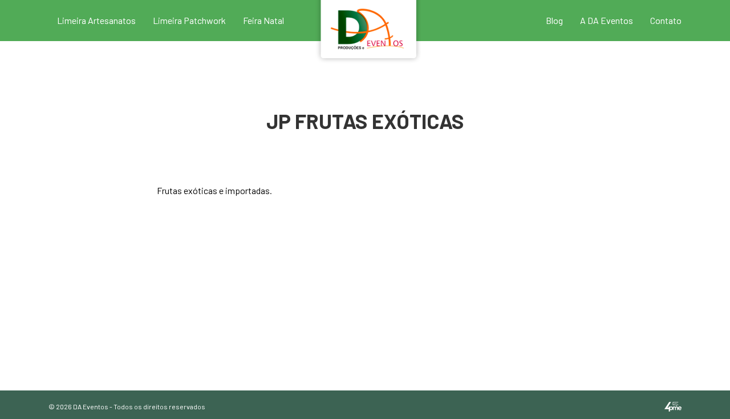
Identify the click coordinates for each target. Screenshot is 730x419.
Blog (554, 20)
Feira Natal (263, 20)
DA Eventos (90, 406)
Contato (666, 20)
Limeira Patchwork (189, 20)
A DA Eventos (606, 20)
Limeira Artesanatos (96, 20)
